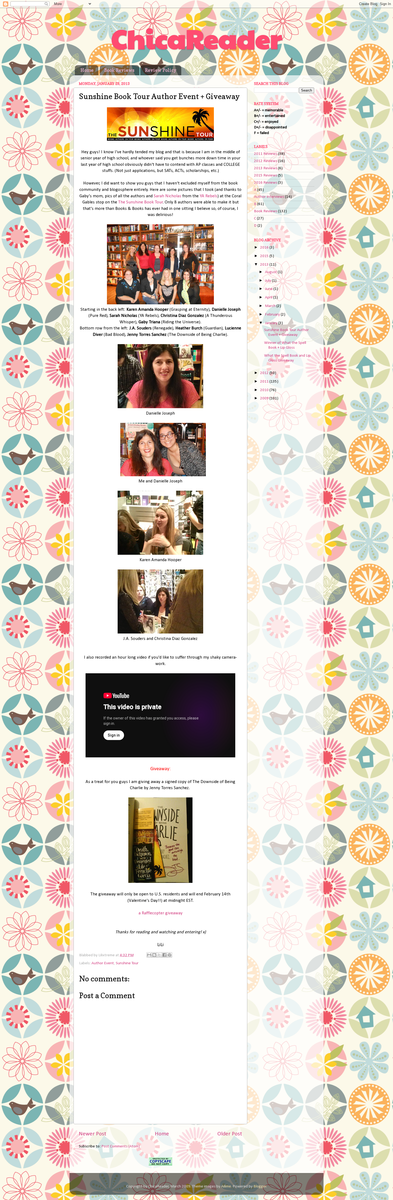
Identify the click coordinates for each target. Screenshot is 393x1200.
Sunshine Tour (127, 963)
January (271, 323)
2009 (264, 398)
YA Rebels (208, 196)
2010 (264, 390)
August (271, 272)
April (269, 298)
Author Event (102, 963)
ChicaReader (196, 37)
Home (87, 70)
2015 (264, 256)
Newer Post (92, 1134)
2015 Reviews (265, 176)
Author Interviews (269, 197)
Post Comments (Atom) (120, 1146)
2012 (264, 373)
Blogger (259, 1187)
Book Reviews (119, 70)
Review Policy (160, 70)
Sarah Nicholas (167, 196)
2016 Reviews (265, 183)
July (268, 281)
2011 (264, 382)
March (270, 306)
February (273, 315)
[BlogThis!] (154, 955)
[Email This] (149, 955)
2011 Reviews (265, 154)
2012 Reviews (265, 161)
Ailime (226, 1187)
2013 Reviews (265, 168)
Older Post (229, 1134)
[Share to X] (159, 955)
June (269, 289)
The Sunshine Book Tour (140, 202)
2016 (264, 248)
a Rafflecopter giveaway (160, 913)
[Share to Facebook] (164, 955)
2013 (264, 265)
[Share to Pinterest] (169, 955)
